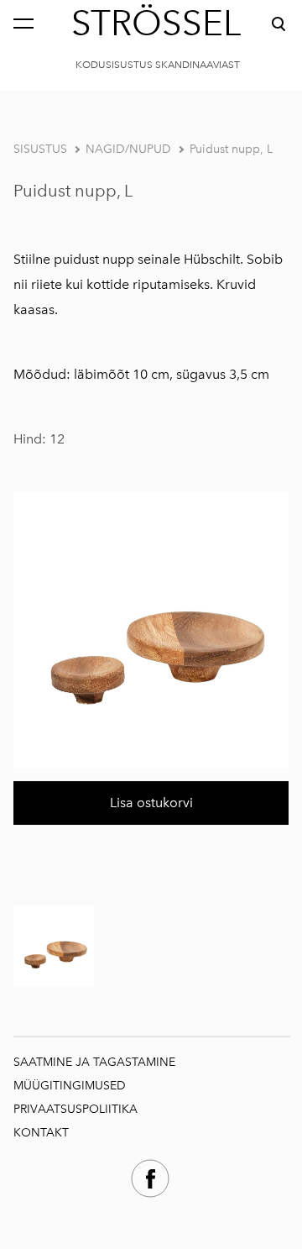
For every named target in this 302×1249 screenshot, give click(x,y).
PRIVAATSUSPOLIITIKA (75, 1109)
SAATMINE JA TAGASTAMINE (94, 1062)
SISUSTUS (40, 149)
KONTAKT (41, 1133)
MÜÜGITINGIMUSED (71, 1085)
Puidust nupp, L (231, 149)
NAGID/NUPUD (128, 149)
